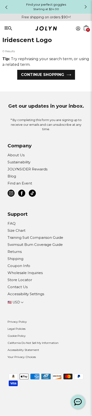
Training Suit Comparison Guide (35, 237)
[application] (77, 401)
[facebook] (21, 194)
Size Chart (16, 230)
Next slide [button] (85, 7)
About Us (16, 155)
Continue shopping (42, 74)
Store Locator (20, 280)
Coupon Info (19, 265)
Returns (15, 251)
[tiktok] (32, 194)
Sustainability (19, 162)
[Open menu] (21, 28)
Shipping (15, 258)
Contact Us (18, 287)
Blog (12, 176)
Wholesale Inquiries (25, 273)
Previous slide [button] (6, 7)
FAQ (12, 223)
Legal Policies (16, 328)
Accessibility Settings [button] (26, 294)
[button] (86, 34)
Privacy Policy (17, 321)
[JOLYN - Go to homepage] (46, 29)
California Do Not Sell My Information (33, 343)
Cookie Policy (17, 336)
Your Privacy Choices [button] (22, 357)
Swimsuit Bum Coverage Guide (35, 244)
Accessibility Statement (23, 350)
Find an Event (20, 183)
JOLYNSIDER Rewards (27, 169)
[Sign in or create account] (78, 28)
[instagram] (11, 194)
